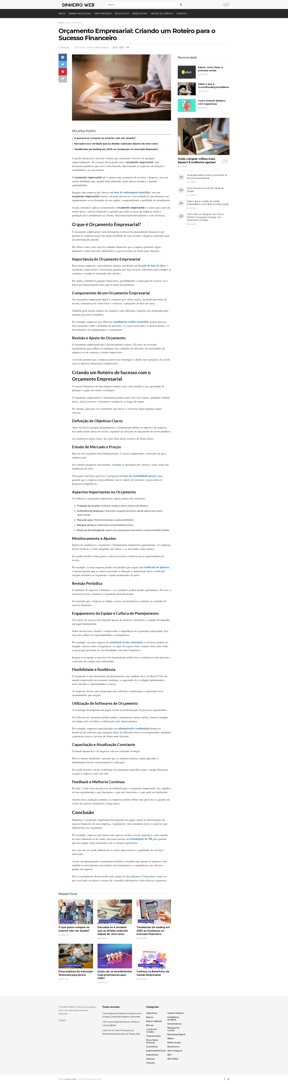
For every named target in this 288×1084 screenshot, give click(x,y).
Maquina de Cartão (173, 1029)
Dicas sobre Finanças (74, 22)
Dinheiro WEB (70, 1079)
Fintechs (150, 1062)
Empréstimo (152, 1054)
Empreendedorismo (156, 1050)
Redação (65, 47)
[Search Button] (181, 5)
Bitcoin (149, 1025)
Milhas (170, 1038)
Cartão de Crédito (161, 13)
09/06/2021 (203, 108)
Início (62, 13)
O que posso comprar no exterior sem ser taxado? (105, 138)
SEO (169, 1054)
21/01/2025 (64, 979)
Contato (181, 13)
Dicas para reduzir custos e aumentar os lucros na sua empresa (207, 176)
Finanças (104, 965)
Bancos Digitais (154, 1021)
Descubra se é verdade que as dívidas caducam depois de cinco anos (116, 143)
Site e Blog (172, 1058)
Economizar (67, 921)
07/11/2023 (79, 47)
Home (61, 22)
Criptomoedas (103, 13)
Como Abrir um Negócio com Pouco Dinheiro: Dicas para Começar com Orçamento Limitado (205, 217)
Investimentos (146, 921)
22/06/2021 (203, 74)
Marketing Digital (80, 13)
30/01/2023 (203, 91)
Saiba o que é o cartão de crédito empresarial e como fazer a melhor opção (208, 203)
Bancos (149, 1017)
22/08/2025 (64, 935)
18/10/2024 (142, 979)
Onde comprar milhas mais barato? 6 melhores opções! (197, 160)
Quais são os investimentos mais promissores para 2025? (115, 975)
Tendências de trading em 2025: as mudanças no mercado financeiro (116, 149)
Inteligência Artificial (173, 1018)
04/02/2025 (103, 982)
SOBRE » (62, 1020)
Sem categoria (174, 1050)
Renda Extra (139, 13)
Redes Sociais (174, 1042)
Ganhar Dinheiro (175, 1013)
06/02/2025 (142, 938)
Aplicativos (122, 13)
